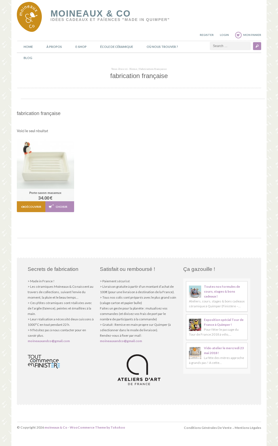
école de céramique (116, 46)
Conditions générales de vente (208, 428)
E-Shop (81, 46)
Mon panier (252, 34)
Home (28, 46)
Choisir (61, 206)
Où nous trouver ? (162, 46)
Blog (28, 58)
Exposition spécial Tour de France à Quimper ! (224, 322)
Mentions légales (248, 428)
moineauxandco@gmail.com (49, 341)
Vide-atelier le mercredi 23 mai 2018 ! (224, 350)
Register (207, 34)
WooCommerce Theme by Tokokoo (97, 427)
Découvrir (32, 206)
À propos (54, 46)
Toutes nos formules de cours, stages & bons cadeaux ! (222, 291)
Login (224, 34)
